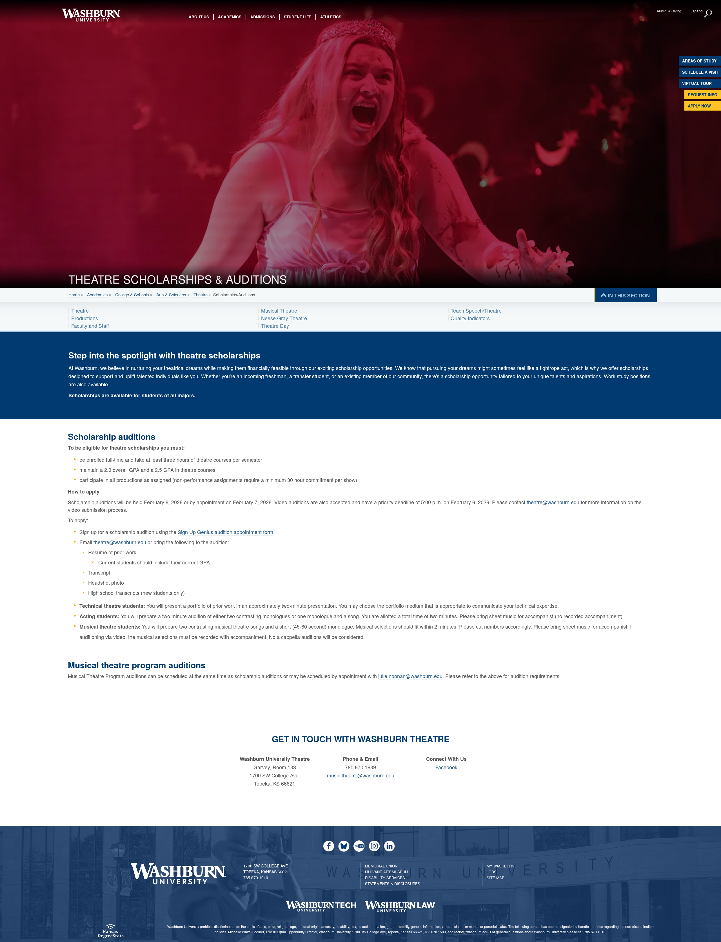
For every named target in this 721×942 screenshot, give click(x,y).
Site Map (495, 877)
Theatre (200, 294)
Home (74, 294)
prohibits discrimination (217, 926)
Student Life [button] (297, 16)
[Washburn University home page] (91, 15)
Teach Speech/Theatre (476, 310)
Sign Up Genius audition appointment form (225, 531)
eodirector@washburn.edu (468, 931)
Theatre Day (275, 325)
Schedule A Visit (700, 72)
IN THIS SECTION (629, 295)
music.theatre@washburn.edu (360, 775)
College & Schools (132, 294)
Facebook (446, 767)
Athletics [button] (330, 16)
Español (697, 10)
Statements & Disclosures (392, 883)
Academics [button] (229, 16)
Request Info (702, 94)
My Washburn (500, 866)
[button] (708, 14)
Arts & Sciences (171, 294)
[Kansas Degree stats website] (111, 933)
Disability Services (385, 877)
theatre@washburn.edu (553, 502)
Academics (97, 294)
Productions (84, 318)
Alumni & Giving (669, 10)
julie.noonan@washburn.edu (410, 675)
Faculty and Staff (90, 325)
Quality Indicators (470, 318)
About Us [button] (199, 16)
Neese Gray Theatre (284, 318)
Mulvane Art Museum (386, 871)
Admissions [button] (262, 16)
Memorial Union (381, 866)
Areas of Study (699, 61)
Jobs (492, 871)
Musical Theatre (279, 310)
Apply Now (699, 106)
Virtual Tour (697, 83)
